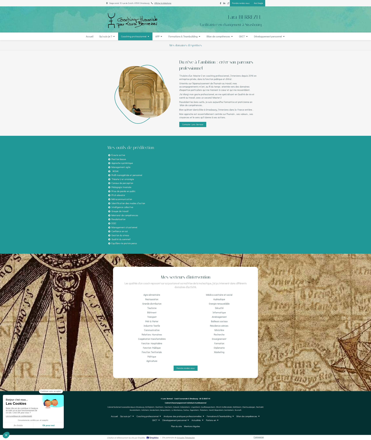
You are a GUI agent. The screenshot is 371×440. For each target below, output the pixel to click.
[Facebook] (220, 4)
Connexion (259, 437)
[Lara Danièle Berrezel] (132, 27)
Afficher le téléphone (162, 3)
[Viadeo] (228, 4)
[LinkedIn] (224, 4)
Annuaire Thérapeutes (186, 437)
